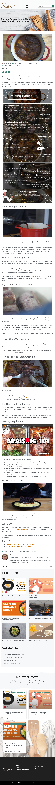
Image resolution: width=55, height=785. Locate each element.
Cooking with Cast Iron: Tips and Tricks (12, 595)
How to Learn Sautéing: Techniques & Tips (40, 618)
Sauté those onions (36, 463)
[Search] (53, 6)
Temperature (32, 551)
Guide (14, 551)
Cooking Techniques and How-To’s (13, 657)
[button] (27, 6)
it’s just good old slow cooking (18, 529)
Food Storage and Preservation (12, 663)
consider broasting (34, 276)
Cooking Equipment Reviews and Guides (14, 654)
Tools (37, 551)
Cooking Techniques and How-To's (11, 65)
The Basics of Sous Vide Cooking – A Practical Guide (39, 713)
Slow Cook (19, 551)
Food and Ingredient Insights (11, 660)
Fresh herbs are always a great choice (20, 398)
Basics (6, 551)
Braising (11, 551)
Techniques (26, 551)
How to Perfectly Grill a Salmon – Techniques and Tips (11, 619)
